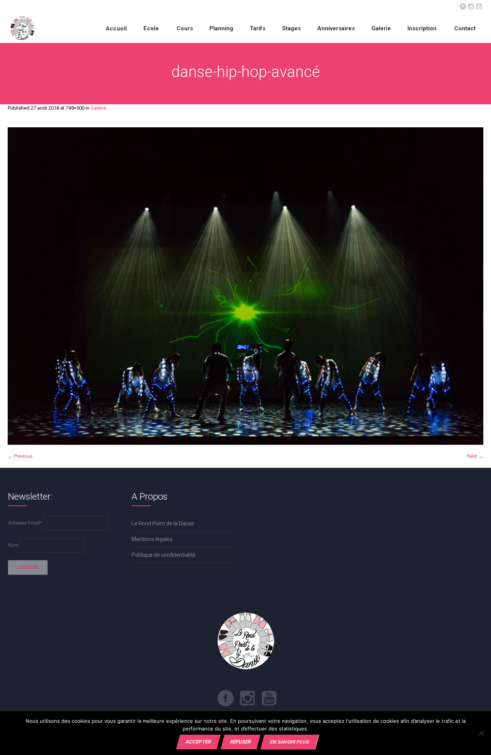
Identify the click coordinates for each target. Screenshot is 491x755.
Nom (13, 545)
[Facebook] (462, 5)
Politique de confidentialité (164, 555)
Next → (475, 456)
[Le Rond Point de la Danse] (22, 28)
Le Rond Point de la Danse (163, 523)
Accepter (198, 742)
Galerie (98, 108)
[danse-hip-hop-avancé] (245, 286)
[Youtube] (478, 5)
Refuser (240, 742)
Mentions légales (152, 539)
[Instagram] (470, 5)
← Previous (20, 456)
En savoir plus (289, 742)
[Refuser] (481, 733)
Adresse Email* (25, 523)
